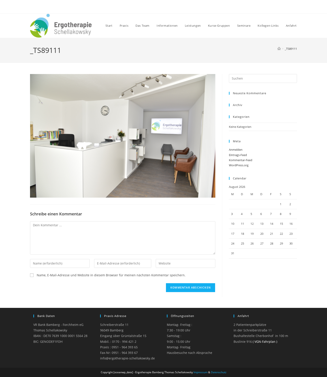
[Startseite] (279, 49)
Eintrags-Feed (238, 155)
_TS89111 (291, 49)
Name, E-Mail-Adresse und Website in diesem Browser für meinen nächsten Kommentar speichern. (111, 275)
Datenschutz (218, 372)
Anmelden (235, 150)
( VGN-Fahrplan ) (265, 341)
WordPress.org (238, 165)
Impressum (201, 372)
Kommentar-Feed (240, 160)
